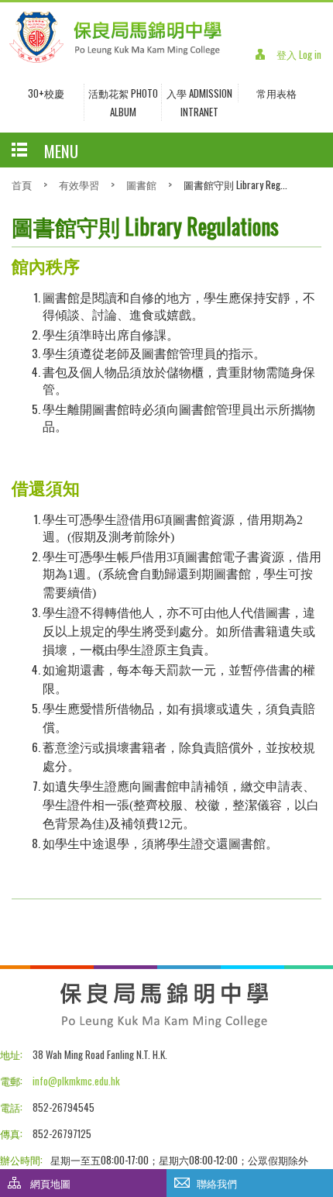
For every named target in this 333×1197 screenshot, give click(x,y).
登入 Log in (298, 54)
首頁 (22, 184)
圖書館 (141, 184)
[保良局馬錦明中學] (115, 59)
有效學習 (79, 184)
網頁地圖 (50, 1183)
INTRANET (199, 111)
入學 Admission (199, 93)
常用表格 (276, 93)
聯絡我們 (217, 1183)
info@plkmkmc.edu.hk (76, 1080)
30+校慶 (46, 93)
